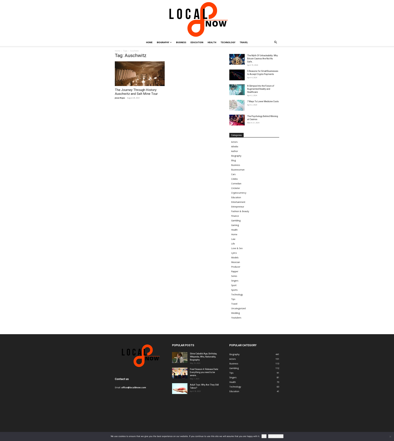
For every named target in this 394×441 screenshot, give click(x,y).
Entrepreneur (237, 206)
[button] (275, 42)
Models (235, 257)
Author (234, 151)
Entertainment (238, 202)
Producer (235, 266)
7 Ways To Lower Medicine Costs (263, 101)
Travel (244, 42)
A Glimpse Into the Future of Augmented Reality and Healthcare (260, 89)
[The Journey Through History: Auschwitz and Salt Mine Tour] (140, 73)
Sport (234, 285)
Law (233, 239)
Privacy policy (275, 436)
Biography (163, 42)
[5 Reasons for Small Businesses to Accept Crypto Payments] (237, 75)
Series (234, 276)
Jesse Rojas (120, 98)
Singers (234, 280)
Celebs (234, 178)
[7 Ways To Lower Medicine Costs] (237, 105)
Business (181, 42)
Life (233, 243)
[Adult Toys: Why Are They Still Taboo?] (179, 388)
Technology (228, 42)
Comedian (236, 183)
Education (197, 42)
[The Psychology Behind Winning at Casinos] (237, 120)
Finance (235, 215)
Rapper (234, 271)
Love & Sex (237, 248)
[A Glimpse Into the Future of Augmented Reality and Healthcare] (237, 89)
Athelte (234, 146)
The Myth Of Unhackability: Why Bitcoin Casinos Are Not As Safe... (262, 58)
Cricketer (235, 188)
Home (149, 42)
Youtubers (236, 317)
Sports (234, 289)
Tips (233, 299)
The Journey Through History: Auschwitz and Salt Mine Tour (136, 92)
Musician (235, 262)
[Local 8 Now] (197, 19)
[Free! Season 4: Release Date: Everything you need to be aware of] (179, 373)
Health (212, 42)
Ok (264, 436)
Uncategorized (238, 308)
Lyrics (234, 252)
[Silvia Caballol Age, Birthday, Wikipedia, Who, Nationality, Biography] (179, 357)
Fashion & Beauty (240, 211)
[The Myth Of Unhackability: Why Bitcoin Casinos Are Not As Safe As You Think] (237, 59)
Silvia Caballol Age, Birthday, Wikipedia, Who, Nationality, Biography (203, 356)
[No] (390, 436)
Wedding (235, 313)
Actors (234, 141)
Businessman (238, 169)
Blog (233, 160)
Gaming (235, 225)
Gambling (236, 220)
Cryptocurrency (238, 192)
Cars (233, 174)
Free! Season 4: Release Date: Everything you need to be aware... (204, 372)
